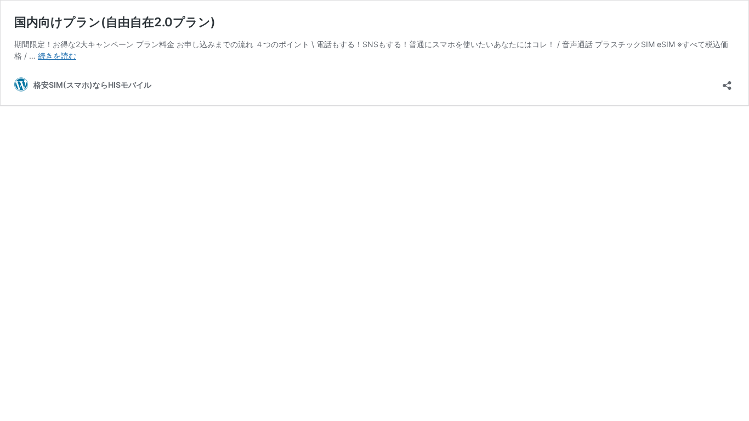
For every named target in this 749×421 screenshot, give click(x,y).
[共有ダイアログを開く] (727, 81)
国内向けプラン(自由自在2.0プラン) (114, 22)
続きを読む (57, 55)
